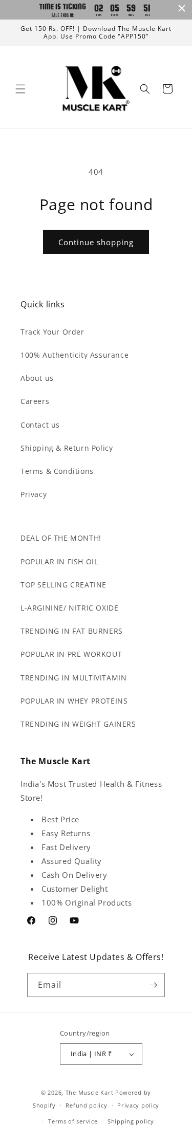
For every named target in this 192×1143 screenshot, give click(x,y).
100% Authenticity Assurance (74, 355)
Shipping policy (131, 1121)
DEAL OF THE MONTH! (60, 538)
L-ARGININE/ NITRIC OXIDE (69, 608)
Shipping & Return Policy (66, 448)
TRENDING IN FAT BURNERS (71, 631)
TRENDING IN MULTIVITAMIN (73, 678)
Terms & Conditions (57, 471)
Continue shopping (96, 242)
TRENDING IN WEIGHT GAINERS (78, 724)
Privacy (33, 494)
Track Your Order (52, 332)
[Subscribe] (153, 985)
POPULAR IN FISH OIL (59, 561)
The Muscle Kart (90, 1092)
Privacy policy (138, 1105)
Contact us (40, 425)
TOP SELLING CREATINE (63, 584)
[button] (20, 89)
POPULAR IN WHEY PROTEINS (73, 701)
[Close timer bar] (182, 8)
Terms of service (72, 1121)
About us (37, 378)
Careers (34, 401)
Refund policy (86, 1105)
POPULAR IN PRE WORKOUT (71, 654)
